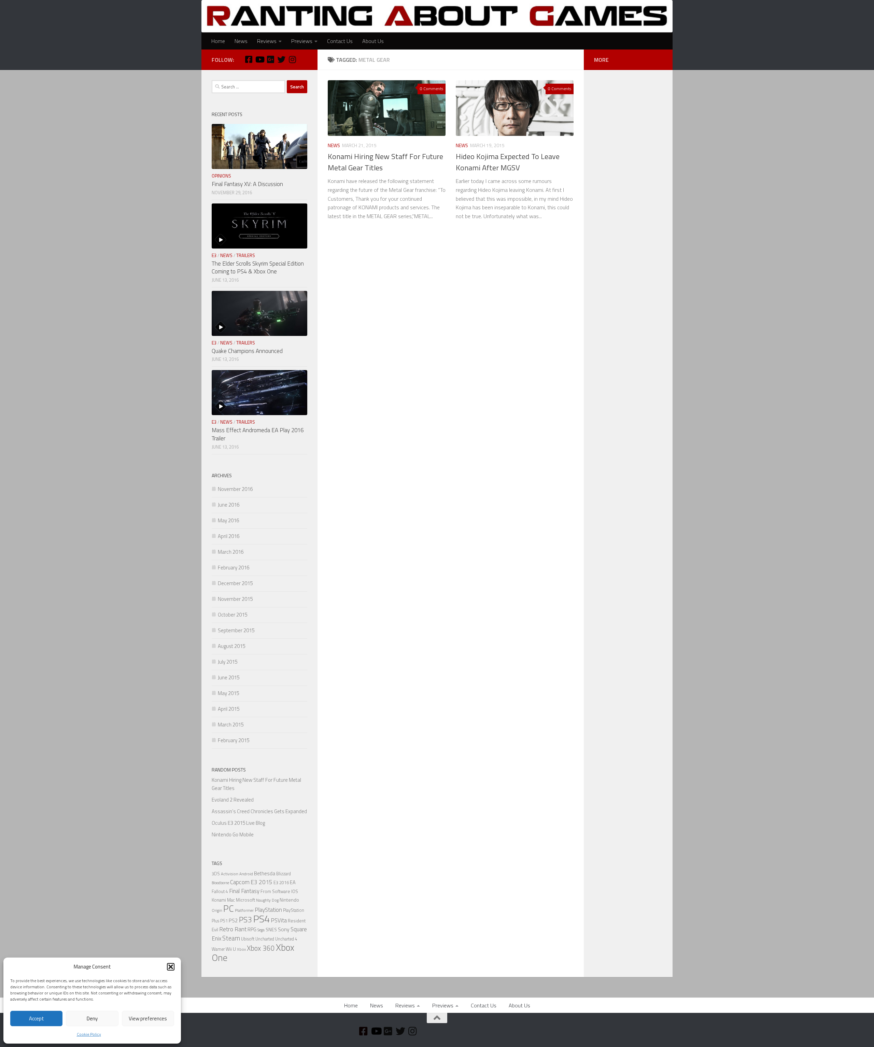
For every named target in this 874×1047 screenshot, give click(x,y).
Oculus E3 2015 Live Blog (238, 823)
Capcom (240, 882)
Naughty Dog (267, 900)
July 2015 (227, 662)
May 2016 (228, 520)
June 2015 (228, 677)
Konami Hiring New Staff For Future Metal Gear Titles (385, 162)
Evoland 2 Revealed (233, 800)
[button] (170, 966)
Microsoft (245, 899)
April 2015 (228, 709)
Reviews (267, 41)
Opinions (221, 175)
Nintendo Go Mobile (233, 834)
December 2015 (235, 583)
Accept (36, 1018)
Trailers (245, 255)
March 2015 (230, 724)
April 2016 (228, 536)
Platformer (244, 910)
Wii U (231, 948)
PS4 (261, 918)
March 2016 (230, 552)
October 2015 (232, 615)
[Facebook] (248, 59)
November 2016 (235, 489)
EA (293, 882)
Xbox (241, 949)
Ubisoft (247, 939)
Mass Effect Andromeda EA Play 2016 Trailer (258, 434)
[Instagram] (292, 59)
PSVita (279, 920)
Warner (218, 949)
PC (228, 908)
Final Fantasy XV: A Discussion (247, 184)
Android (246, 874)
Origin (217, 910)
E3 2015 (261, 882)
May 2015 (228, 693)
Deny (92, 1018)
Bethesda (264, 873)
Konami (219, 899)
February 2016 (233, 567)
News (241, 41)
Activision (229, 874)
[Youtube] (259, 59)
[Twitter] (281, 59)
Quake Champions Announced (247, 350)
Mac (231, 899)
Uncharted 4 (286, 939)
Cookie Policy (89, 1034)
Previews (301, 41)
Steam (231, 938)
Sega (261, 930)
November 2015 (235, 599)
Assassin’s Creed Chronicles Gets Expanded (259, 811)
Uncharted (264, 939)
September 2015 (236, 630)
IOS (294, 891)
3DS (216, 874)
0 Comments (431, 88)
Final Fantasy (244, 891)
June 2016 (228, 505)
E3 (214, 255)
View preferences (148, 1018)
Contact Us (340, 41)
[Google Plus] (270, 59)
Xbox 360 (261, 948)
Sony (284, 929)
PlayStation (268, 909)
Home (218, 41)
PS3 (245, 919)
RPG (252, 929)
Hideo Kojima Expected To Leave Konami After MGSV (508, 162)
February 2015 (233, 740)
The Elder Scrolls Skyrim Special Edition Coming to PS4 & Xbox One (258, 267)
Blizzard (283, 874)
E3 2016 (281, 882)
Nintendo (289, 899)
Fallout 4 (220, 891)
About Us (373, 41)
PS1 (224, 921)
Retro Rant (232, 929)
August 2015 (231, 646)
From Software (275, 891)
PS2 (233, 920)
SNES (271, 929)
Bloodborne (220, 883)
